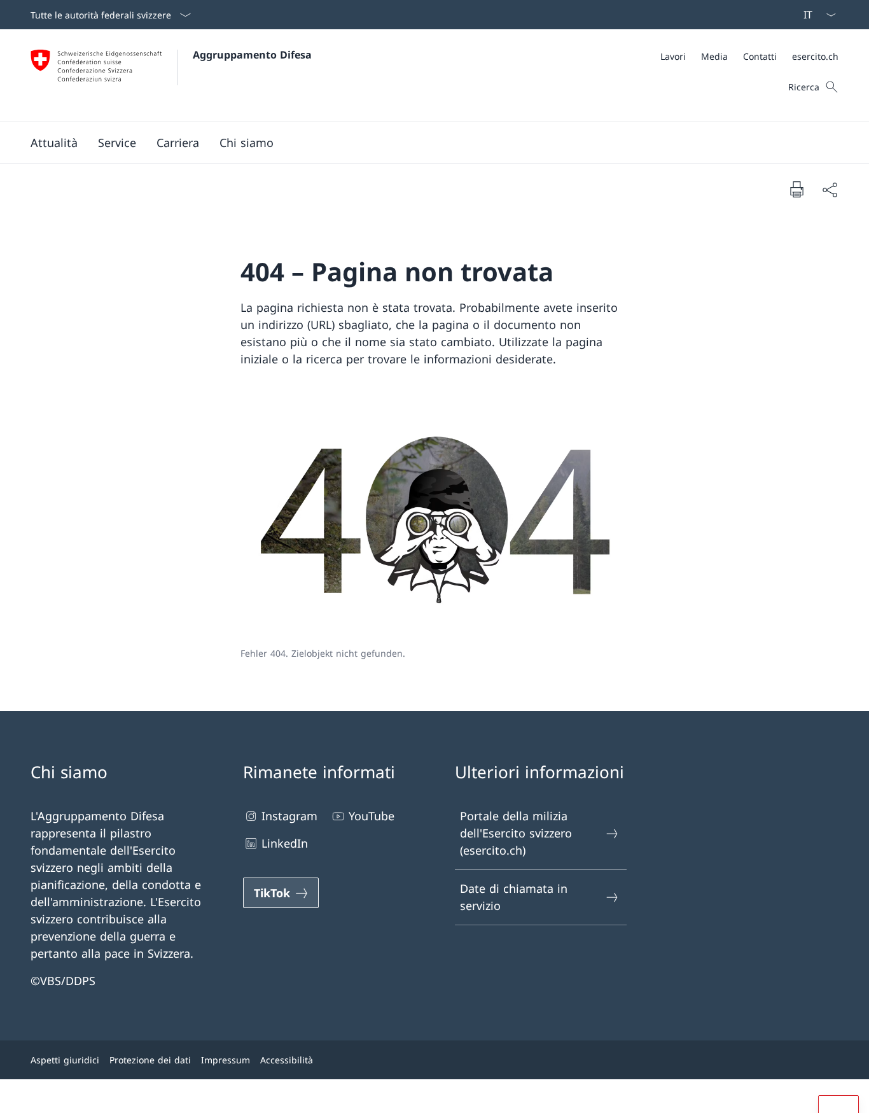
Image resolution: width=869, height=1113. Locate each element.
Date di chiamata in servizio (513, 897)
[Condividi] (829, 189)
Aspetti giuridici (65, 1060)
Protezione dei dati (150, 1060)
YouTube (371, 815)
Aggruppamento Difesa (252, 55)
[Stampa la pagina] (796, 189)
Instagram (289, 815)
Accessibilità (286, 1060)
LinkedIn (284, 843)
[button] (54, 142)
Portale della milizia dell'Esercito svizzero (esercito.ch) (516, 833)
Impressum (225, 1060)
